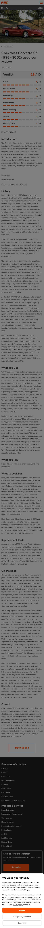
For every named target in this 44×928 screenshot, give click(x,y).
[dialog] (22, 900)
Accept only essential (22, 917)
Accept (22, 910)
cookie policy (18, 905)
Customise (22, 923)
